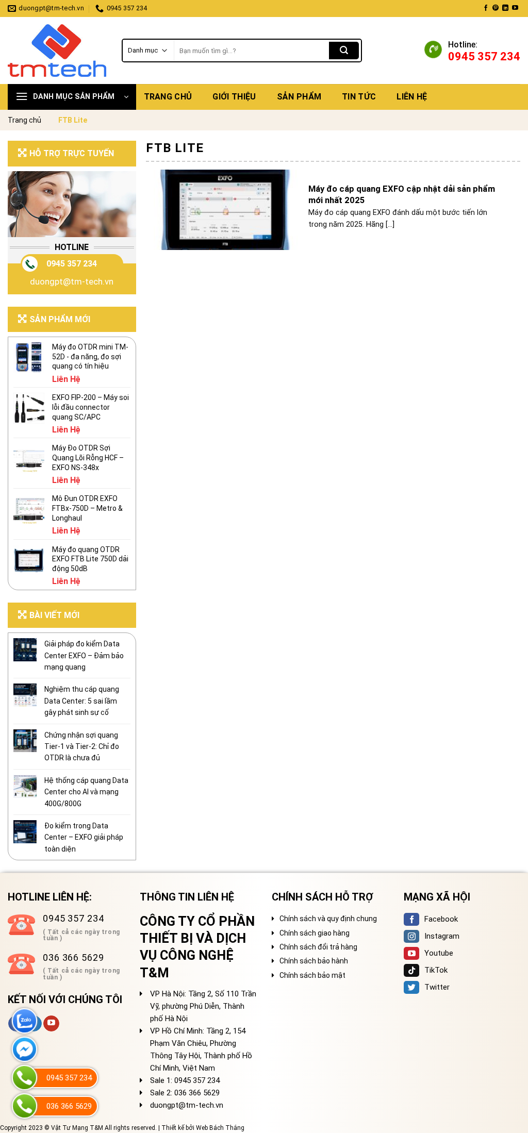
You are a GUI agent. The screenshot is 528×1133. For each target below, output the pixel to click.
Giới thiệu (234, 97)
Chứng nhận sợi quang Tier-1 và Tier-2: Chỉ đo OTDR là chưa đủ (81, 746)
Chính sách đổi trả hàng (318, 947)
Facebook (441, 919)
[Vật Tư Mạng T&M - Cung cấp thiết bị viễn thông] (57, 50)
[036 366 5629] (24, 1106)
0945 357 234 (71, 264)
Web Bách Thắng (220, 1127)
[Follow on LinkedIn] (505, 8)
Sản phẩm (299, 97)
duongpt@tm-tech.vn (71, 281)
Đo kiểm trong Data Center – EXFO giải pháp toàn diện (83, 837)
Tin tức (359, 97)
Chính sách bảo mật (312, 975)
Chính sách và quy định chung (328, 918)
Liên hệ (412, 97)
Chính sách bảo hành (313, 961)
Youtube (438, 953)
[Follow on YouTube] (515, 8)
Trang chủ (168, 97)
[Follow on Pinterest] (495, 8)
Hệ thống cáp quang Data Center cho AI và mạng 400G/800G (86, 792)
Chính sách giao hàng (314, 933)
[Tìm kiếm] (344, 50)
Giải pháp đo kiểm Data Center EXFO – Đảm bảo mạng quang (84, 655)
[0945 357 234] (24, 1077)
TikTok (436, 970)
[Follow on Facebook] (486, 8)
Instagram (441, 936)
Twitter (437, 987)
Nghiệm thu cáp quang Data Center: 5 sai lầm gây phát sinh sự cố (81, 701)
